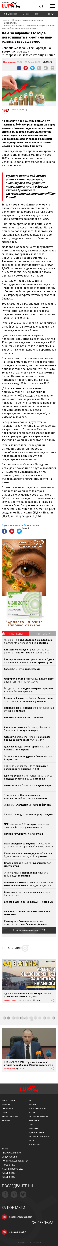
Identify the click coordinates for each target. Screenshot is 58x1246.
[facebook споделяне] (19, 68)
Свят (37, 14)
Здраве (32, 1104)
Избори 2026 (8, 1177)
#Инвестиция (31, 525)
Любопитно (10, 14)
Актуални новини (33, 20)
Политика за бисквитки (15, 1161)
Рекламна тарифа (11, 1153)
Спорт (5, 1112)
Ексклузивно (10, 1000)
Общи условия (10, 1157)
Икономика (10, 22)
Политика (7, 1108)
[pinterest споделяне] (25, 68)
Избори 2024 (8, 1173)
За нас (5, 1149)
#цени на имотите (12, 525)
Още (47, 14)
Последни (16, 633)
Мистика (33, 1128)
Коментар (34, 1120)
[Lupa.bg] (5, 111)
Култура (6, 1120)
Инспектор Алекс (38, 1108)
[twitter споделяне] (32, 68)
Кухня (32, 1112)
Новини (16, 20)
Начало (6, 20)
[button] (4, 1017)
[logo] (11, 6)
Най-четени (42, 633)
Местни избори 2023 (12, 1169)
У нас (26, 14)
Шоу (31, 1100)
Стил (31, 1124)
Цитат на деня (36, 1132)
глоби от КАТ (9, 1165)
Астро (32, 1140)
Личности (34, 1144)
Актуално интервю (39, 1136)
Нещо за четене (10, 1116)
